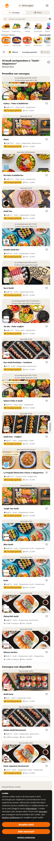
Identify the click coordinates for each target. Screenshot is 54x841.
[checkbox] (6, 42)
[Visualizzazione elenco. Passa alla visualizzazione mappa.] (49, 19)
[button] (5, 6)
